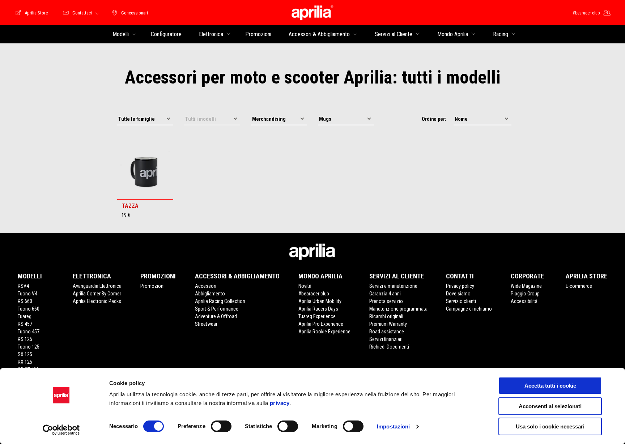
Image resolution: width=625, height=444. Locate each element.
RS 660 (25, 301)
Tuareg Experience (317, 316)
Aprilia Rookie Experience (324, 331)
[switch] (221, 426)
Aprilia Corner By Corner (97, 293)
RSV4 (23, 286)
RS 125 (25, 339)
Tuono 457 (28, 331)
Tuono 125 (28, 347)
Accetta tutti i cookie (550, 386)
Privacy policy (460, 286)
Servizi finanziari (386, 339)
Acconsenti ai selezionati (550, 406)
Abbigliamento (210, 293)
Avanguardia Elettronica (97, 286)
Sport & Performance (216, 309)
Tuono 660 (28, 309)
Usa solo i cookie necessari (550, 426)
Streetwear (206, 324)
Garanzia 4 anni (385, 293)
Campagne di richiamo (469, 309)
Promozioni (152, 286)
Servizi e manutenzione (393, 286)
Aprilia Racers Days (318, 309)
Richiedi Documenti (389, 347)
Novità (304, 286)
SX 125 (25, 354)
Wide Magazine (526, 286)
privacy (280, 403)
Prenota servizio (386, 301)
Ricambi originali (386, 316)
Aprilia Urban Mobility (319, 301)
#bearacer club (313, 293)
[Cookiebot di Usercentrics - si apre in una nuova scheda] (61, 429)
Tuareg (24, 316)
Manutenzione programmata (398, 309)
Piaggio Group (525, 293)
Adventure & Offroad (216, 316)
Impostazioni (393, 426)
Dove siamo (458, 293)
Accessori (205, 286)
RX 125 (25, 362)
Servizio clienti (461, 301)
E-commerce (579, 286)
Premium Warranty (388, 324)
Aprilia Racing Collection (220, 301)
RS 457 (25, 324)
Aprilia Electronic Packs (97, 301)
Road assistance (386, 331)
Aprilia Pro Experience (320, 324)
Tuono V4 (27, 293)
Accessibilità (524, 301)
